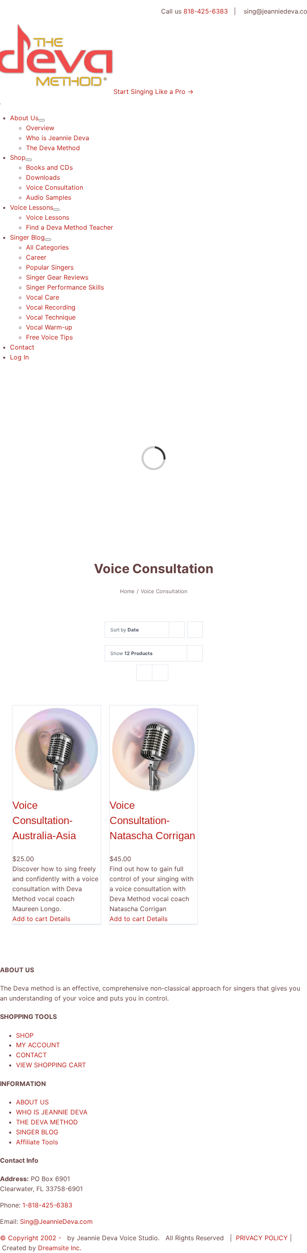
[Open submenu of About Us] (41, 120)
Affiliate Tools (37, 1142)
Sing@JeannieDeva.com (56, 1221)
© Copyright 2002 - (31, 1238)
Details (60, 919)
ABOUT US (32, 1102)
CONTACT (31, 1055)
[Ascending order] (195, 630)
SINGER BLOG (37, 1132)
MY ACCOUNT (38, 1045)
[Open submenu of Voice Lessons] (56, 210)
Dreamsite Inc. (59, 1248)
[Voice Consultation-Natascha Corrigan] (154, 749)
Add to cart (30, 919)
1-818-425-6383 (47, 1205)
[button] (153, 91)
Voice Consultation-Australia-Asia (44, 820)
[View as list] (160, 673)
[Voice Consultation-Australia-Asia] (56, 749)
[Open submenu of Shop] (29, 160)
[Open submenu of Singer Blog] (48, 239)
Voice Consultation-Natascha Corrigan (152, 820)
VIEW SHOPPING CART (51, 1065)
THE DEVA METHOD (47, 1122)
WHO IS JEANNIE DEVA (52, 1112)
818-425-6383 (205, 11)
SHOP (25, 1035)
